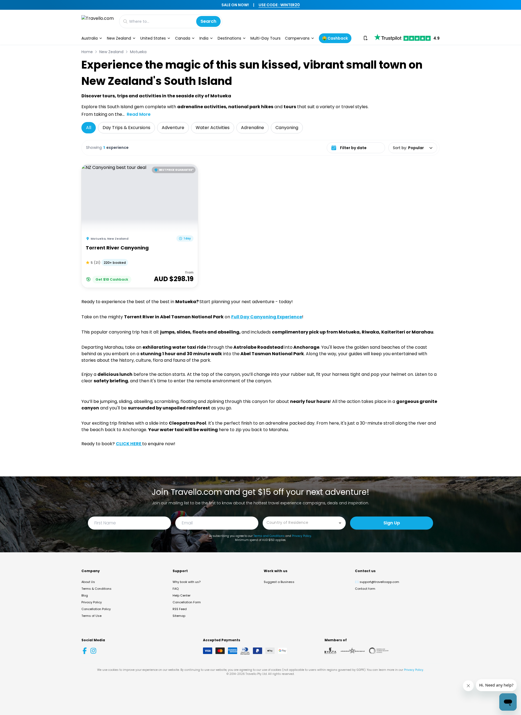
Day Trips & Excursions (126, 127)
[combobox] (300, 522)
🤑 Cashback (335, 38)
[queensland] (379, 650)
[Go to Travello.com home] (97, 21)
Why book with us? (187, 582)
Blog (84, 595)
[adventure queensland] (353, 650)
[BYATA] (330, 650)
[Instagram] (93, 650)
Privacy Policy (301, 536)
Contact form (365, 588)
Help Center (181, 595)
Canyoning (286, 127)
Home (87, 51)
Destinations (229, 38)
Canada (182, 38)
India (203, 38)
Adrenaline (252, 127)
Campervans (297, 38)
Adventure (173, 127)
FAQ (176, 588)
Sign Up (391, 523)
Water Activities (213, 127)
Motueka (138, 51)
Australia (89, 38)
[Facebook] (84, 650)
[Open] (340, 523)
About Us (88, 582)
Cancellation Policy (96, 609)
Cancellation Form (187, 602)
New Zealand (119, 38)
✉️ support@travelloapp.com (377, 582)
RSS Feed (180, 609)
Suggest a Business (279, 582)
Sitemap (179, 616)
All (88, 127)
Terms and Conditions (269, 536)
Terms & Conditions (96, 588)
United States (153, 38)
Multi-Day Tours (265, 38)
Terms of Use (91, 616)
